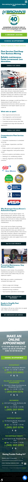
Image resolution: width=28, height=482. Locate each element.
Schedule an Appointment (14, 41)
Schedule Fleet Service (13, 65)
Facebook (10, 375)
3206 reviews (18, 30)
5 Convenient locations (14, 35)
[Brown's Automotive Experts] (14, 12)
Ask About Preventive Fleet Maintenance (14, 297)
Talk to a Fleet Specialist (13, 243)
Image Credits (13, 467)
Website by (21, 468)
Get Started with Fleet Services (13, 315)
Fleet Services (20, 46)
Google (14, 375)
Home (3, 46)
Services (10, 46)
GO (25, 463)
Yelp (17, 375)
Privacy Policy (5, 467)
